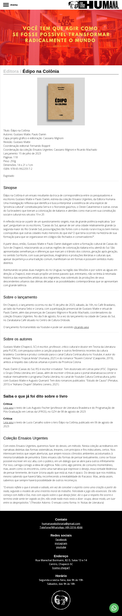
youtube (61, 547)
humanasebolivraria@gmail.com (61, 523)
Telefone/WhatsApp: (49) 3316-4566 (61, 527)
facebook (61, 539)
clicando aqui (81, 327)
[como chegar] (61, 568)
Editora (11, 71)
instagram (61, 543)
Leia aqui (8, 407)
